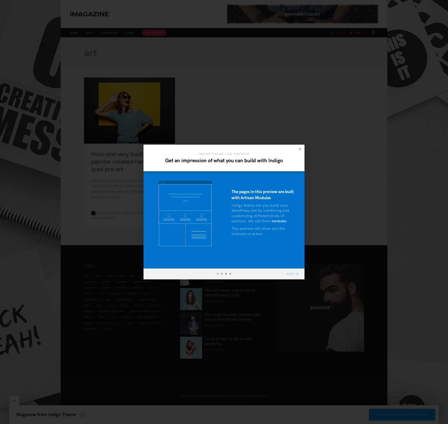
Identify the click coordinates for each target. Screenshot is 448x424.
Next (291, 274)
